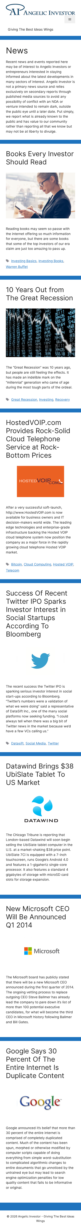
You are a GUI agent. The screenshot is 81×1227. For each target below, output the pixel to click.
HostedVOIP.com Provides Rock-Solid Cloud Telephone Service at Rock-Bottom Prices (38, 438)
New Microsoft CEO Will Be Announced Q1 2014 (38, 916)
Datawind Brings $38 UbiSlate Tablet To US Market (40, 774)
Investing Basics (24, 261)
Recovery (62, 400)
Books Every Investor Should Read (40, 158)
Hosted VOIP (63, 564)
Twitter (53, 743)
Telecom (12, 570)
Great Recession (24, 400)
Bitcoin (16, 564)
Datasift (17, 743)
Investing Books (51, 261)
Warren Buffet (17, 267)
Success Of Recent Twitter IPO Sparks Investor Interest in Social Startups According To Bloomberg (36, 613)
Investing (46, 400)
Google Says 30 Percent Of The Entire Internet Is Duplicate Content (35, 1063)
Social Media (36, 743)
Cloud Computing (37, 564)
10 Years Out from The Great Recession (39, 293)
